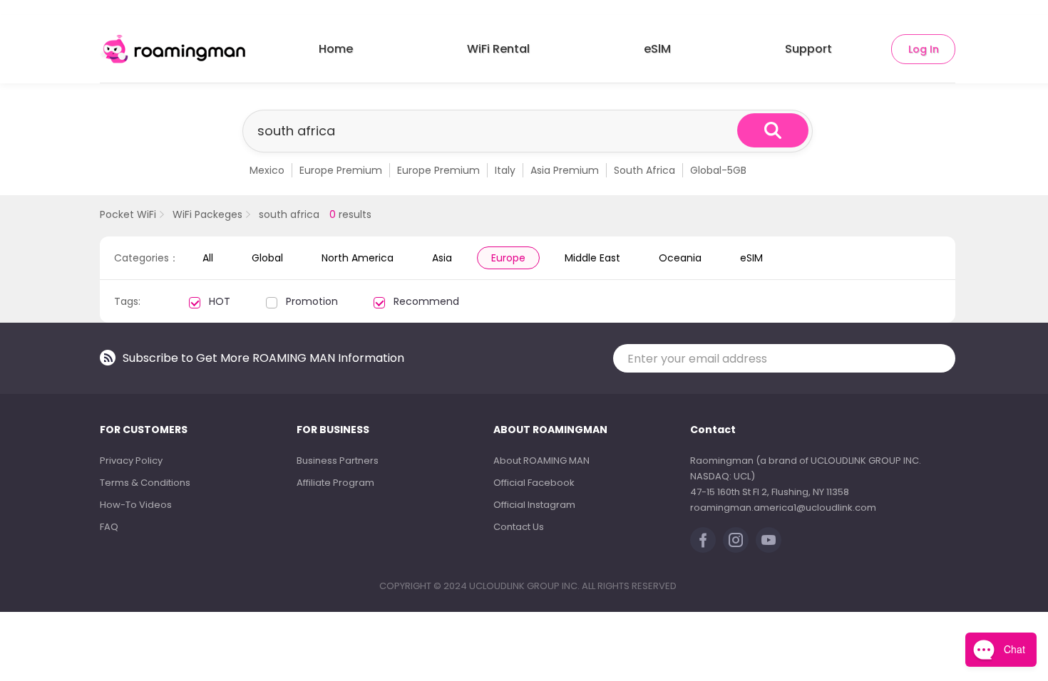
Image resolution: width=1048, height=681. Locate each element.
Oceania (680, 258)
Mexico (267, 170)
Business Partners (338, 460)
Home (336, 49)
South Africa (644, 170)
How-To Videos (136, 504)
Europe (508, 258)
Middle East (592, 258)
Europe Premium (340, 170)
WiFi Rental (498, 49)
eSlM (657, 49)
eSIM (751, 258)
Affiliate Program (335, 482)
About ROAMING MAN (541, 460)
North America (358, 258)
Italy (505, 170)
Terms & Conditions (145, 482)
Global (267, 258)
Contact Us (518, 527)
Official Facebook (534, 482)
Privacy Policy (131, 460)
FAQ (109, 527)
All (207, 258)
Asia (442, 258)
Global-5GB (718, 170)
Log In (923, 49)
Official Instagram (534, 504)
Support (808, 49)
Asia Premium (564, 170)
